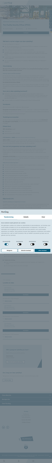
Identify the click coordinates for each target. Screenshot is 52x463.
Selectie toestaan (26, 250)
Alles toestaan (42, 250)
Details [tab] (26, 217)
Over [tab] (43, 217)
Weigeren (9, 250)
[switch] (19, 244)
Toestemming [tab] (8, 217)
